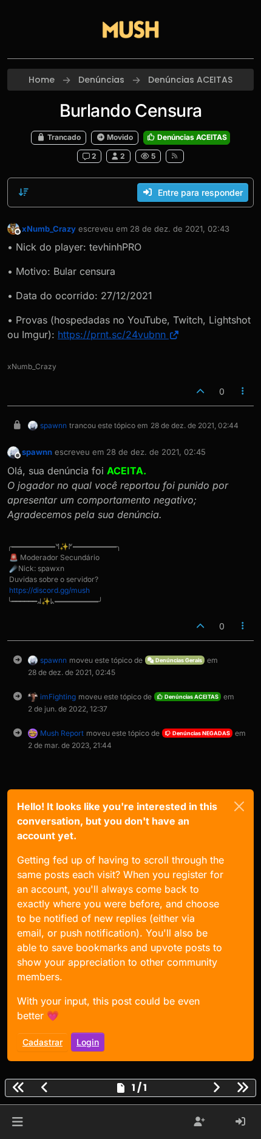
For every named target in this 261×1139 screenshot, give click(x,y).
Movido (119, 137)
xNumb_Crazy (49, 229)
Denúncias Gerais (178, 660)
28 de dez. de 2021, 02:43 (179, 229)
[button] (17, 1122)
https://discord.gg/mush (49, 590)
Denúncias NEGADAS (200, 733)
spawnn (53, 425)
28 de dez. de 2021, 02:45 (156, 452)
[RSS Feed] (175, 156)
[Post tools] (243, 391)
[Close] (239, 806)
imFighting (58, 696)
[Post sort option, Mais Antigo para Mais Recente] (24, 192)
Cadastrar (42, 1042)
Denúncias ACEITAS (191, 137)
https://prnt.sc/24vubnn (112, 334)
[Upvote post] (200, 391)
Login (87, 1042)
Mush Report (62, 733)
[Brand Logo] (130, 29)
